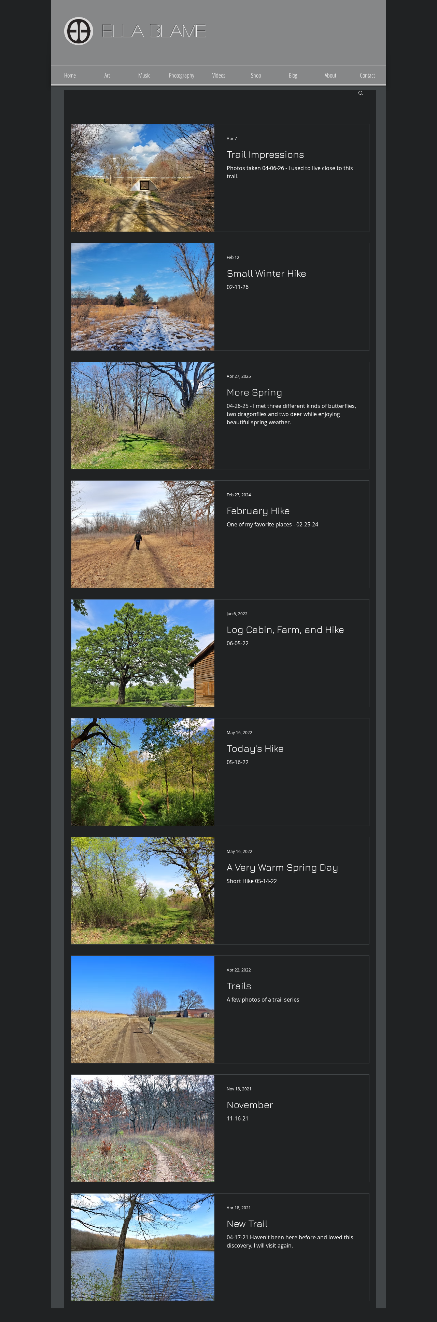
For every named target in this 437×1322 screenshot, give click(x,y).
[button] (360, 93)
